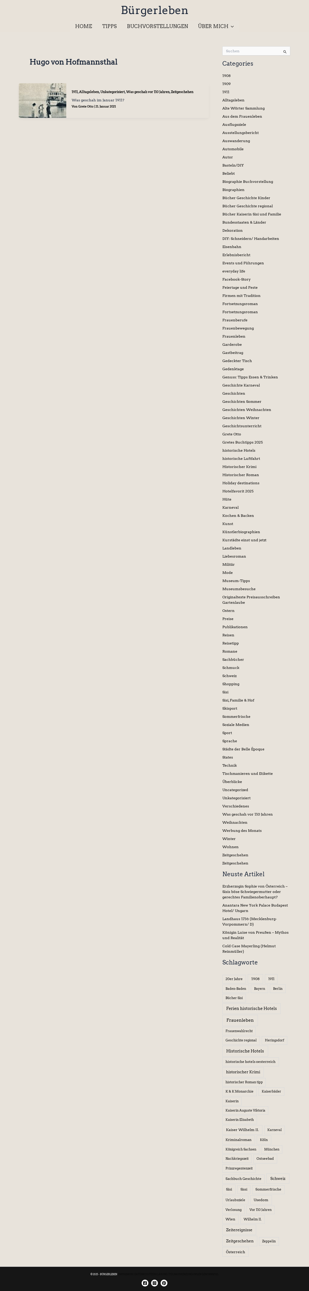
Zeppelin (269, 1241)
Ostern (228, 611)
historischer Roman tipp (244, 1082)
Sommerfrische (236, 716)
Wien (230, 1219)
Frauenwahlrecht (239, 1031)
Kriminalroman (239, 1140)
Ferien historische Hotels (251, 1008)
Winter (229, 839)
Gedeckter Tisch (237, 361)
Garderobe (232, 344)
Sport (227, 733)
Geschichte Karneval (241, 385)
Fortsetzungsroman (240, 304)
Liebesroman (234, 556)
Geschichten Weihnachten (246, 410)
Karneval (230, 507)
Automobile (233, 149)
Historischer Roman (240, 475)
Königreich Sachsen (241, 1149)
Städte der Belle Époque (243, 749)
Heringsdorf (274, 1040)
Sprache (229, 741)
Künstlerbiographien (241, 532)
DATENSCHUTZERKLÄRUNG (151, 1274)
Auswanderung (236, 141)
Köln (264, 1140)
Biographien (233, 190)
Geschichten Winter (240, 418)
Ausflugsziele (234, 124)
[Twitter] (164, 1283)
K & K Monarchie (240, 1091)
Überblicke (232, 782)
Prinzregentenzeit (239, 1168)
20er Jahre (234, 979)
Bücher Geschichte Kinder (246, 198)
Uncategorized (235, 790)
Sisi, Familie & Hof (238, 700)
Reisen (228, 635)
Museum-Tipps (236, 581)
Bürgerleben (154, 10)
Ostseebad (265, 1159)
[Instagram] (154, 1283)
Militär (228, 564)
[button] (231, 26)
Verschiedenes (235, 806)
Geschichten (233, 393)
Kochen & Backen (238, 515)
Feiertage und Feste (240, 287)
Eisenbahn (231, 247)
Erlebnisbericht (236, 255)
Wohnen (230, 847)
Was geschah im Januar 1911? (98, 100)
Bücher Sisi (234, 998)
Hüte (226, 499)
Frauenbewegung (238, 328)
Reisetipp (230, 643)
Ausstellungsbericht (240, 133)
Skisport (229, 708)
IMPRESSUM (126, 1274)
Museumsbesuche (239, 589)
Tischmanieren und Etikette (247, 773)
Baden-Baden (236, 988)
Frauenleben (233, 336)
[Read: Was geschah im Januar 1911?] (42, 100)
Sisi (225, 692)
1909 (226, 84)
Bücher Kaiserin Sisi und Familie (251, 214)
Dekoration (232, 230)
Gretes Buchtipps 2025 (242, 442)
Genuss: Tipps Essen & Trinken (250, 377)
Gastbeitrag (232, 353)
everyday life (233, 271)
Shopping (230, 684)
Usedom (261, 1200)
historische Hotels (238, 450)
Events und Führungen (243, 263)
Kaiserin (232, 1101)
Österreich (235, 1252)
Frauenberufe (234, 320)
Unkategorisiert (112, 92)
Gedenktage (233, 369)
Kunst (227, 524)
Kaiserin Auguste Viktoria (245, 1110)
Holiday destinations (240, 483)
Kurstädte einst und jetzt (244, 540)
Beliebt (228, 173)
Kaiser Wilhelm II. (242, 1130)
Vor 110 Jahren (261, 1210)
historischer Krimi (243, 1072)
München (271, 1149)
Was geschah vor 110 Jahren (148, 92)
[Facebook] (145, 1283)
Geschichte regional (241, 1040)
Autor (227, 157)
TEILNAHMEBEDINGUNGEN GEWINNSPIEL (194, 1274)
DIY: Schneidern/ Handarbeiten (250, 238)
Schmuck (230, 668)
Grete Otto (231, 434)
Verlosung (234, 1210)
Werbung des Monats (242, 830)
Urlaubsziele (235, 1200)
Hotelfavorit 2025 (238, 491)
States (227, 757)
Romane (229, 651)
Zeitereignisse (239, 1229)
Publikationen (235, 627)
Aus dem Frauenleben (242, 116)
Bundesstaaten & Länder (244, 222)
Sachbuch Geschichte (243, 1179)
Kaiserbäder (271, 1091)
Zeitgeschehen (182, 92)
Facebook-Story (236, 279)
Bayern (259, 988)
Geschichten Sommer (241, 401)
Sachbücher (233, 659)
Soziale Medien (235, 725)
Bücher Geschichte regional (247, 206)
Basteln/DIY (233, 165)
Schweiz (229, 676)
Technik (229, 765)
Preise (227, 619)
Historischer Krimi (239, 467)
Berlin (278, 989)
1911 (75, 92)
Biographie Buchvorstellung (247, 181)
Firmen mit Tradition (241, 296)
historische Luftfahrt (241, 458)
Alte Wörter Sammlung (243, 108)
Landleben (231, 548)
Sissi (243, 1189)
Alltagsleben (89, 92)
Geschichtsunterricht (241, 426)
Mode (227, 572)
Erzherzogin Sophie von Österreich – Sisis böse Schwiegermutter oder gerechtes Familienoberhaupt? (255, 891)
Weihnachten (234, 822)
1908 (226, 76)
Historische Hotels (245, 1051)
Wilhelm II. (252, 1219)
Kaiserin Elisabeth (240, 1120)
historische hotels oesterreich (251, 1062)
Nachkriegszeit (237, 1158)
